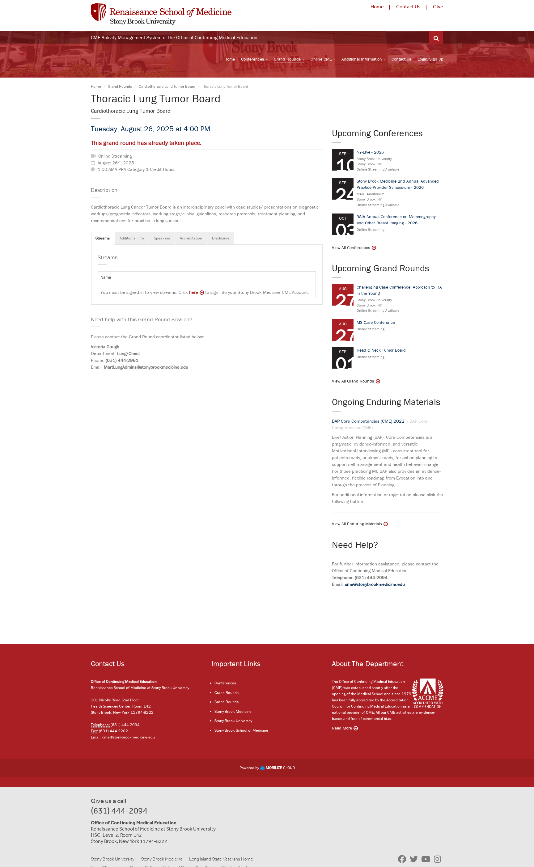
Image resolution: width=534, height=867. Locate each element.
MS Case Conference (376, 322)
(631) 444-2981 (122, 360)
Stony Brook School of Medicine (241, 730)
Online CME (321, 59)
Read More (342, 728)
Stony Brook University (233, 720)
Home (377, 6)
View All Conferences (351, 247)
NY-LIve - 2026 (370, 152)
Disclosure (221, 238)
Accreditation (191, 238)
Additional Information (361, 59)
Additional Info (132, 238)
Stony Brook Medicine (233, 711)
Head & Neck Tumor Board (381, 350)
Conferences (252, 59)
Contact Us (408, 6)
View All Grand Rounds (353, 381)
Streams (102, 238)
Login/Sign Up (430, 59)
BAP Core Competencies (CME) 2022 (369, 421)
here (193, 292)
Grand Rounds (287, 59)
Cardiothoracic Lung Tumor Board (167, 86)
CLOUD (280, 767)
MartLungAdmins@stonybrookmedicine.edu (146, 367)
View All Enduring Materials (357, 524)
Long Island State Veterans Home (221, 859)
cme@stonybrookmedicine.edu (375, 584)
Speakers (162, 238)
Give (438, 6)
